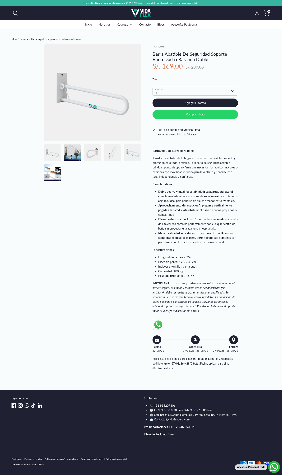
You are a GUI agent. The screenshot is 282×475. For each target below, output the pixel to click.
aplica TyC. (193, 3)
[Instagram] (20, 405)
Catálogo (123, 24)
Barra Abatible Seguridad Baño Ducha (175, 79)
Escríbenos (16, 459)
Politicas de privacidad (116, 459)
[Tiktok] (33, 405)
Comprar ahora (195, 114)
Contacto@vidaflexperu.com (172, 419)
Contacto (145, 24)
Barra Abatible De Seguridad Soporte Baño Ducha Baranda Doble (51, 39)
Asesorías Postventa (184, 24)
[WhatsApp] (27, 405)
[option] (92, 94)
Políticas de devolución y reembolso (61, 459)
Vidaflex (156, 74)
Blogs (161, 24)
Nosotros (104, 24)
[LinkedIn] (40, 405)
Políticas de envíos (33, 459)
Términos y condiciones (92, 459)
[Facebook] (14, 405)
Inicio (88, 24)
